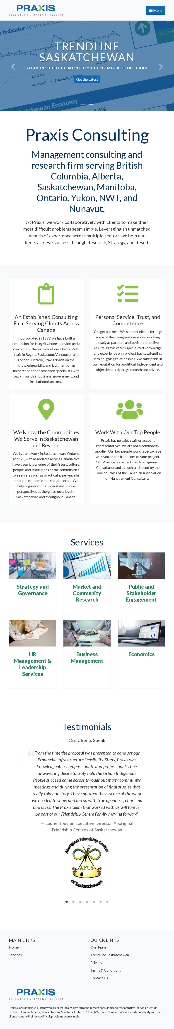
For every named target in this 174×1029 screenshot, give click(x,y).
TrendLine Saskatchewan (109, 955)
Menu (157, 10)
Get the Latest (87, 79)
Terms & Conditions (105, 970)
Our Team (98, 947)
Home (14, 947)
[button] (13, 66)
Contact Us (99, 978)
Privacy (96, 962)
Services (15, 955)
